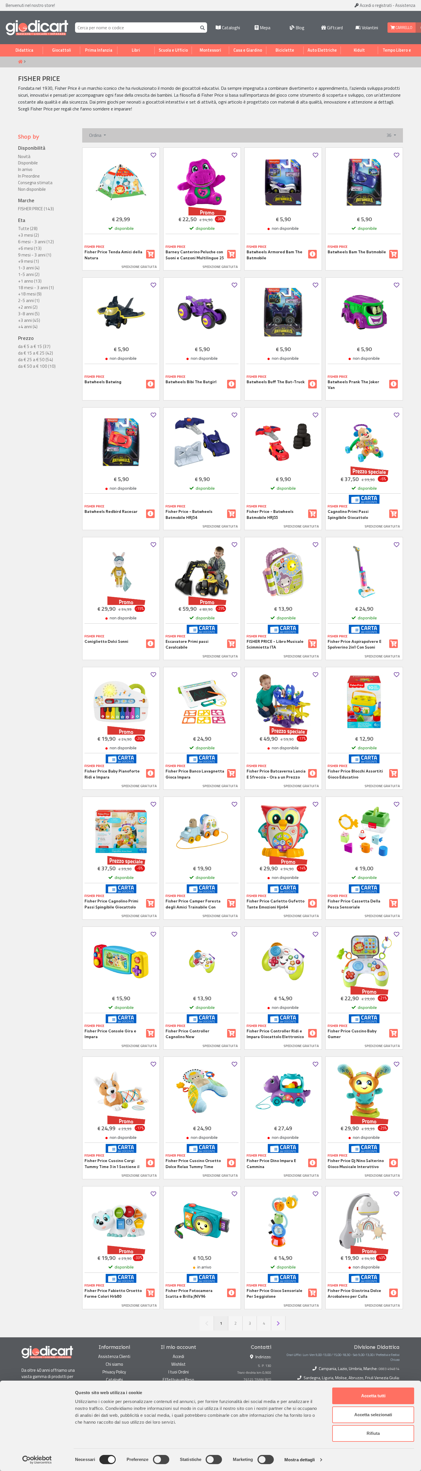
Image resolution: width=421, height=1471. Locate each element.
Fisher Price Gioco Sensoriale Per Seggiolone (274, 1293)
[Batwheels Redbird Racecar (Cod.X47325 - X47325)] (121, 442)
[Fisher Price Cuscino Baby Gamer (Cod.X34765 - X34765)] (364, 961)
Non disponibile (32, 189)
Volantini (369, 27)
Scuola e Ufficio (173, 50)
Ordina (96, 135)
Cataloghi (230, 27)
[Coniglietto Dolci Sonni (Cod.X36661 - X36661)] (121, 571)
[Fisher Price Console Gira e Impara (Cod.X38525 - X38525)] (121, 961)
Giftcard (334, 27)
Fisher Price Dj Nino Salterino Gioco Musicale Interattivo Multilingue (356, 1163)
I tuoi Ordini (178, 1372)
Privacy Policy (114, 1372)
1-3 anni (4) (29, 268)
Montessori (210, 50)
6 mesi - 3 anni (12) (36, 242)
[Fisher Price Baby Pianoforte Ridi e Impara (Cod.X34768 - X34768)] (121, 701)
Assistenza (405, 5)
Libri (136, 50)
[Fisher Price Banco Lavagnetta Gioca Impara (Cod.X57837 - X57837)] (202, 701)
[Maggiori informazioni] (312, 254)
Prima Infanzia (98, 50)
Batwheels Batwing (102, 382)
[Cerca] (201, 27)
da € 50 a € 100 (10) (37, 366)
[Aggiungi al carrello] (150, 254)
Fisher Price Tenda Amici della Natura (113, 255)
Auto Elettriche (322, 50)
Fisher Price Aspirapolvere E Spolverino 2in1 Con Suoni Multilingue (354, 644)
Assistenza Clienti (114, 1356)
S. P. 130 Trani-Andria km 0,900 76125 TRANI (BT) (254, 1372)
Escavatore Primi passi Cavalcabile (187, 644)
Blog (299, 27)
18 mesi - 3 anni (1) (36, 288)
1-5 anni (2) (29, 274)
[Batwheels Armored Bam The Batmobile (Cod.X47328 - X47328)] (283, 182)
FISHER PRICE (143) (36, 209)
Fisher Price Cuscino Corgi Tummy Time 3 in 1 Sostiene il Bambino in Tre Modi (111, 1163)
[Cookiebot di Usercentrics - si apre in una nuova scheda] (37, 1460)
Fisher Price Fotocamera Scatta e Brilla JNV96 (189, 1293)
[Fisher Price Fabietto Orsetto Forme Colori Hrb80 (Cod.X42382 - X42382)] (121, 1221)
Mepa (264, 27)
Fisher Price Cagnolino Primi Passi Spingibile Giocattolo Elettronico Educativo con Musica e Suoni (111, 904)
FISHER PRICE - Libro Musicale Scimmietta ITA (275, 644)
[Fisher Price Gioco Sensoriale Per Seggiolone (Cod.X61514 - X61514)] (283, 1221)
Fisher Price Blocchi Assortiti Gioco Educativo (355, 774)
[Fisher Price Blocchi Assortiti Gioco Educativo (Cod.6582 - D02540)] (364, 701)
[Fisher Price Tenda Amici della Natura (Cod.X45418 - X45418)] (121, 182)
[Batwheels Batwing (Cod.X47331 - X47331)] (121, 312)
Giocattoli (61, 50)
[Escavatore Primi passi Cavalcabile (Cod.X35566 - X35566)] (202, 571)
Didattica (24, 50)
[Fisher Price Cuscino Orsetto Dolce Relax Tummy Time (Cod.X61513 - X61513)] (202, 1091)
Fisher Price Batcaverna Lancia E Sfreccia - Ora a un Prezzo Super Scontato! (276, 774)
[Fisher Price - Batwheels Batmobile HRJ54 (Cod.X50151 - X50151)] (202, 442)
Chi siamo (114, 1364)
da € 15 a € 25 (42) (35, 353)
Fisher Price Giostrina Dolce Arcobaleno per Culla (354, 1293)
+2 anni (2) (28, 307)
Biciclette (285, 50)
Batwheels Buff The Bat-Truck (276, 382)
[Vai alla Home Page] (20, 62)
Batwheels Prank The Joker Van (353, 385)
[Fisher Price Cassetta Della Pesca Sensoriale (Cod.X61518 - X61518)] (364, 831)
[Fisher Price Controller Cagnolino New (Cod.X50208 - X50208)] (202, 961)
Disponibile (28, 163)
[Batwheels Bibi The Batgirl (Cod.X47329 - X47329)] (202, 312)
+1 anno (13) (30, 281)
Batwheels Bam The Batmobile (357, 252)
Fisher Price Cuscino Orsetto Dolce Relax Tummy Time (193, 1163)
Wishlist (178, 1364)
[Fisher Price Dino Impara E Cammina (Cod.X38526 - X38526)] (283, 1091)
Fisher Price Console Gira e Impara (110, 1034)
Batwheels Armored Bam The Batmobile (274, 255)
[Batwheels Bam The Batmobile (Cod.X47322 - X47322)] (364, 182)
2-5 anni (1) (29, 300)
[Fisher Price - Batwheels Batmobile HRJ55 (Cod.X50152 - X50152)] (283, 442)
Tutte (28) (28, 228)
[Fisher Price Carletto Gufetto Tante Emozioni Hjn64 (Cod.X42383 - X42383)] (283, 831)
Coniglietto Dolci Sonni (106, 641)
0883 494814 (389, 1368)
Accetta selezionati (373, 1414)
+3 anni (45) (29, 320)
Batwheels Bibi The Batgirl (191, 382)
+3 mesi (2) (28, 235)
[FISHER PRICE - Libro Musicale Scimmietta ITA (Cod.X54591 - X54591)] (283, 571)
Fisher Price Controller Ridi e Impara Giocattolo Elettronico (275, 1034)
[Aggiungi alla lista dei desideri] (153, 155)
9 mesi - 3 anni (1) (34, 255)
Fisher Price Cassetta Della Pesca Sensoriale (354, 904)
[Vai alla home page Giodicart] (37, 27)
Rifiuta (373, 1433)
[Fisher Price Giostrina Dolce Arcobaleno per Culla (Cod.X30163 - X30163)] (364, 1221)
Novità (24, 156)
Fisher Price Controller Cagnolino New (187, 1034)
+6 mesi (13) (30, 248)
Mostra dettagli (299, 1459)
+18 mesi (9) (30, 294)
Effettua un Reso (178, 1379)
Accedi (375, 5)
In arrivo (25, 169)
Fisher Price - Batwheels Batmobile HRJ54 (189, 514)
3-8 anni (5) (29, 314)
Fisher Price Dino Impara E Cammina (271, 1163)
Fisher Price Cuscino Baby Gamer (352, 1034)
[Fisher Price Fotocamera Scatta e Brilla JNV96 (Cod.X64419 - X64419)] (202, 1221)
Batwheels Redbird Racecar (110, 511)
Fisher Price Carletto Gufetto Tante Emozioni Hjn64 (275, 904)
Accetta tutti (373, 1395)
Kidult (359, 50)
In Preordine (29, 176)
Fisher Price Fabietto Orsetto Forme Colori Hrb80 (113, 1293)
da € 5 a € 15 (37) (34, 346)
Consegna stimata (35, 183)
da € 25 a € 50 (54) (35, 360)
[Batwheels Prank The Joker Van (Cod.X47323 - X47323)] (364, 312)
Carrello (403, 27)
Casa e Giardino (247, 50)
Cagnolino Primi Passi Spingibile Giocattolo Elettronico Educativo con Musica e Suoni (352, 514)
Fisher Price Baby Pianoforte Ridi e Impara (112, 774)
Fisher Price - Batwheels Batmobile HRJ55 (270, 514)
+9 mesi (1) (28, 261)
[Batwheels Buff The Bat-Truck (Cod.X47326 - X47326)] (283, 312)
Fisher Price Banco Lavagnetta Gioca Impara (195, 774)
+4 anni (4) (28, 327)
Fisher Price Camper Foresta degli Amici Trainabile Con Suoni (193, 904)
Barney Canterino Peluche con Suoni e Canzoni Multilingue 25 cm (195, 255)
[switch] (161, 1459)
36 (389, 135)
